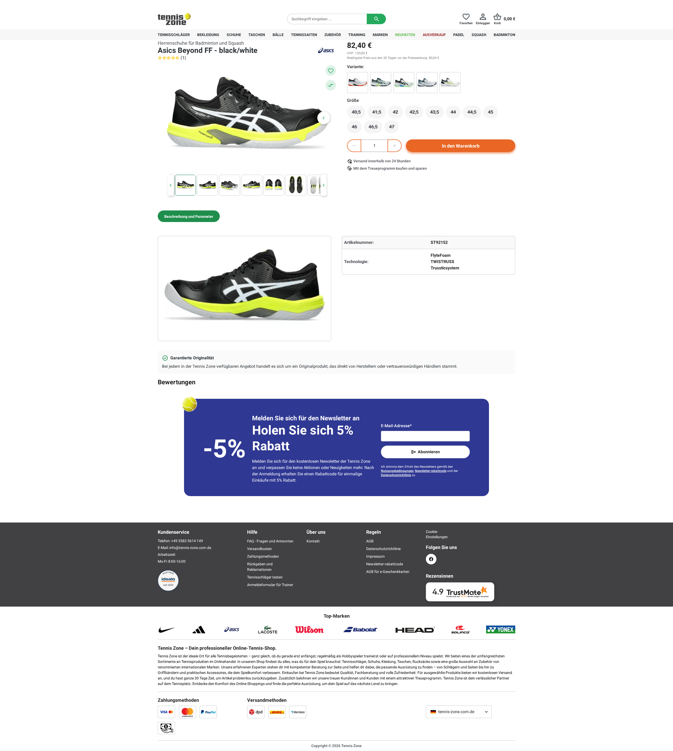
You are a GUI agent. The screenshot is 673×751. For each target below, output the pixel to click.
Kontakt (313, 541)
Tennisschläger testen (265, 577)
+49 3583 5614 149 (191, 4)
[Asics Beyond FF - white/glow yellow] (450, 82)
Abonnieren (429, 451)
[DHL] (276, 711)
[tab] (189, 216)
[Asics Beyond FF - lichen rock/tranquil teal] (380, 82)
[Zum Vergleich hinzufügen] (330, 85)
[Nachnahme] (166, 728)
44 (456, 113)
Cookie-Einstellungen (431, 534)
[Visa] (166, 711)
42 (398, 113)
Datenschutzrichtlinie (396, 475)
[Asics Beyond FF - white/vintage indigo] (426, 82)
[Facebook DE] (431, 559)
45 (493, 113)
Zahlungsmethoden (263, 556)
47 (394, 128)
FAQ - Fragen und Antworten (270, 541)
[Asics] (325, 50)
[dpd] (255, 711)
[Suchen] (376, 19)
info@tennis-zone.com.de (190, 548)
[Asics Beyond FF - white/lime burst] (403, 82)
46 (357, 128)
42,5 (416, 113)
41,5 (379, 113)
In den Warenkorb (461, 146)
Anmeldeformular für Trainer (270, 585)
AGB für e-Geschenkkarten (387, 571)
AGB (370, 541)
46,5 (375, 128)
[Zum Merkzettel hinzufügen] (330, 70)
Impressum (375, 556)
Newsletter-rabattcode (430, 471)
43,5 (437, 113)
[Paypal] (208, 711)
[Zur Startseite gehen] (174, 19)
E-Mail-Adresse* (396, 425)
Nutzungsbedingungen (397, 471)
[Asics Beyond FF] (357, 82)
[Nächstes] (323, 118)
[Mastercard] (187, 711)
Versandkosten (259, 549)
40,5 (358, 113)
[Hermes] (297, 711)
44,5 (474, 113)
